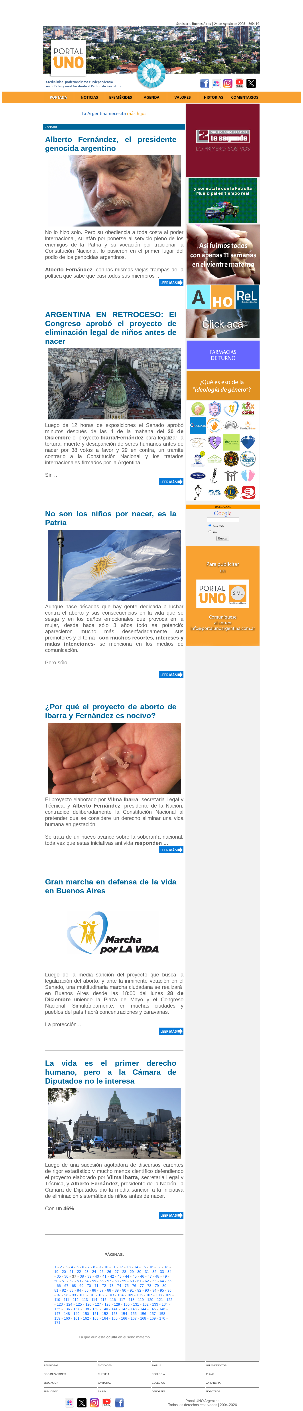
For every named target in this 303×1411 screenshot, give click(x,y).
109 (168, 1295)
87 (102, 1290)
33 (162, 1272)
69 (81, 1286)
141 (115, 1309)
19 (56, 1272)
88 (109, 1290)
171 (57, 1323)
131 (136, 1304)
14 (136, 1267)
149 (76, 1314)
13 (129, 1267)
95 (162, 1290)
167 (134, 1318)
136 (67, 1309)
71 (96, 1286)
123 (60, 1304)
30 (139, 1272)
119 (141, 1300)
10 (106, 1267)
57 (109, 1281)
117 (122, 1300)
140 (105, 1309)
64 (162, 1281)
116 (113, 1300)
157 (153, 1314)
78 (149, 1286)
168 (143, 1318)
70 (89, 1286)
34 (169, 1272)
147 (57, 1314)
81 (56, 1290)
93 (147, 1290)
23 (87, 1272)
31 (147, 1272)
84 (79, 1290)
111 (66, 1300)
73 (112, 1286)
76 (134, 1286)
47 (150, 1276)
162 (86, 1318)
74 (119, 1286)
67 (66, 1286)
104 (121, 1295)
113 (85, 1300)
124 (69, 1304)
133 (155, 1304)
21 (71, 1272)
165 (115, 1318)
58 (117, 1281)
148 (67, 1314)
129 (117, 1304)
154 (124, 1314)
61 (139, 1281)
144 (143, 1309)
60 (132, 1281)
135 (57, 1309)
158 (162, 1314)
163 (95, 1318)
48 (157, 1276)
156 (143, 1314)
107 (149, 1295)
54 (87, 1281)
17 (159, 1267)
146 (162, 1309)
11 (114, 1267)
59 (124, 1281)
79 (157, 1286)
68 (74, 1286)
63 (154, 1281)
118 (131, 1300)
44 (127, 1276)
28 (124, 1272)
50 (56, 1281)
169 (153, 1318)
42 (112, 1276)
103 (111, 1295)
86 (94, 1290)
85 (87, 1290)
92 (139, 1290)
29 (132, 1272)
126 (88, 1304)
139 (95, 1309)
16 (151, 1267)
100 (82, 1295)
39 (89, 1276)
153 (115, 1314)
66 (59, 1286)
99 (74, 1295)
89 (117, 1290)
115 (103, 1300)
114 (94, 1300)
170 (162, 1318)
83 (71, 1290)
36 (66, 1276)
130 (127, 1304)
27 (117, 1272)
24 (94, 1272)
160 (67, 1318)
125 (79, 1304)
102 (101, 1295)
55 (94, 1281)
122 (169, 1300)
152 (105, 1314)
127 (98, 1304)
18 (166, 1267)
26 (109, 1272)
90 (124, 1290)
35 (59, 1276)
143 (134, 1309)
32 (154, 1272)
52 (71, 1281)
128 (107, 1304)
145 (153, 1309)
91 (132, 1290)
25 (102, 1272)
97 (59, 1295)
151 (95, 1314)
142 (124, 1309)
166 (124, 1318)
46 (142, 1276)
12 (121, 1267)
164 (105, 1318)
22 (79, 1272)
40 (97, 1276)
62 (147, 1281)
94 (154, 1290)
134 (165, 1304)
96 (169, 1290)
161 (76, 1318)
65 (169, 1281)
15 (144, 1267)
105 (130, 1295)
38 (82, 1276)
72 (104, 1286)
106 (140, 1295)
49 (165, 1276)
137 (76, 1309)
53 (79, 1281)
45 (135, 1276)
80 (164, 1286)
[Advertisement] (151, 12)
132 (146, 1304)
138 (86, 1309)
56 (102, 1281)
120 (150, 1300)
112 (76, 1300)
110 (57, 1300)
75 (127, 1286)
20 (64, 1272)
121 (160, 1300)
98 (66, 1295)
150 (86, 1314)
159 (57, 1318)
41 (104, 1276)
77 (142, 1286)
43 (120, 1276)
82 (64, 1290)
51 (64, 1281)
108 (159, 1295)
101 (92, 1295)
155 (134, 1314)
